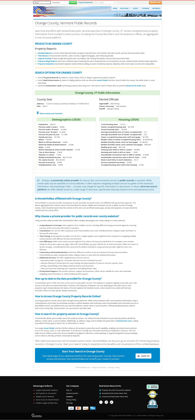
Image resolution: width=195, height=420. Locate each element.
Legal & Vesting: (44, 58)
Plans (135, 8)
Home (115, 8)
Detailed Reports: (45, 53)
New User (156, 3)
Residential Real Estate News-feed (114, 393)
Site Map (69, 403)
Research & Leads (134, 85)
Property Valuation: (46, 64)
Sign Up (145, 356)
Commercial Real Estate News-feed (115, 396)
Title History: (43, 56)
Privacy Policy (71, 400)
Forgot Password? (85, 2)
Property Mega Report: (48, 61)
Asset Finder (102, 80)
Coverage (145, 8)
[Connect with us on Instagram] (106, 402)
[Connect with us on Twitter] (101, 402)
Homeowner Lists (124, 321)
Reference (156, 8)
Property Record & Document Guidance (116, 390)
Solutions (124, 8)
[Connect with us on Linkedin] (111, 402)
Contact (69, 396)
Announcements (72, 393)
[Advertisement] (151, 231)
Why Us (69, 390)
